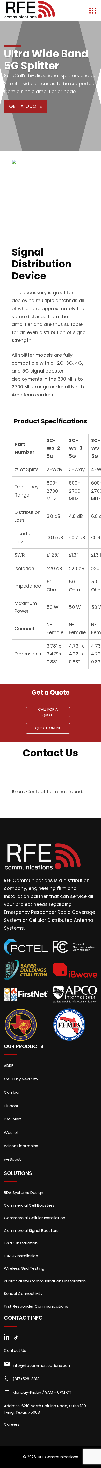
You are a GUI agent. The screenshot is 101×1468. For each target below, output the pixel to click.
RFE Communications (58, 1456)
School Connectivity (23, 1293)
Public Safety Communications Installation (45, 1281)
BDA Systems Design (23, 1192)
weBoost (12, 1159)
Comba (11, 1092)
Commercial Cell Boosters (29, 1205)
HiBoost (11, 1105)
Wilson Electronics (21, 1146)
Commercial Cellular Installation (34, 1218)
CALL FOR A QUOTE (48, 712)
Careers (11, 1424)
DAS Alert (12, 1119)
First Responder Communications (36, 1306)
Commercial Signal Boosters (31, 1230)
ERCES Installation (21, 1243)
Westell (11, 1132)
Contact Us (15, 1350)
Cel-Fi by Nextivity (21, 1079)
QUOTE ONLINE (48, 728)
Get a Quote (25, 106)
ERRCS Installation (21, 1255)
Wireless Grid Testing (24, 1268)
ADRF (8, 1065)
